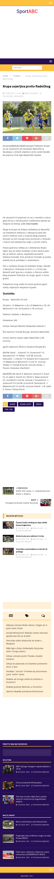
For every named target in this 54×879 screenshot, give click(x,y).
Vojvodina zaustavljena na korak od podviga (31, 550)
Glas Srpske (32, 223)
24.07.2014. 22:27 (23, 554)
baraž (12, 404)
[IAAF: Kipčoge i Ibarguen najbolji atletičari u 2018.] (8, 769)
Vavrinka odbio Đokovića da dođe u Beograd (24, 642)
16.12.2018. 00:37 (23, 824)
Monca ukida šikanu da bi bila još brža (31, 821)
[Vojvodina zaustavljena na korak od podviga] (8, 551)
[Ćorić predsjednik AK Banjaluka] (8, 785)
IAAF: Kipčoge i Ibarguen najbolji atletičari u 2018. (33, 767)
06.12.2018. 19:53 (23, 772)
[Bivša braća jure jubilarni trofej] (8, 538)
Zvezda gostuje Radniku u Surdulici (24, 687)
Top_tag (9, 409)
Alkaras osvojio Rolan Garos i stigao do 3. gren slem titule (26, 626)
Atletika (7, 759)
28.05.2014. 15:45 (23, 528)
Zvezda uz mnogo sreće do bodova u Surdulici (24, 680)
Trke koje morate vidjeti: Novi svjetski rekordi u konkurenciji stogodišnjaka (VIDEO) (31, 799)
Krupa (38, 404)
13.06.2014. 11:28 (12, 93)
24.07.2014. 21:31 (23, 539)
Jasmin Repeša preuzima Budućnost (24, 691)
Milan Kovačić (31, 93)
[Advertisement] (27, 36)
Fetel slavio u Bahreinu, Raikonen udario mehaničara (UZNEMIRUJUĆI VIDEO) (32, 853)
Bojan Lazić (25, 404)
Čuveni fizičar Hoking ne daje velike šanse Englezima (31, 523)
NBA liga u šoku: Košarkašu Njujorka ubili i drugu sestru (24, 650)
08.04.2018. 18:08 (23, 857)
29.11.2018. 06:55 (23, 785)
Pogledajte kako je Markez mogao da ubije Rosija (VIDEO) (33, 836)
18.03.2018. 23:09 (23, 804)
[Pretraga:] (27, 67)
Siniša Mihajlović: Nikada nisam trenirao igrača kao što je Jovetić (27, 634)
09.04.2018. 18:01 (23, 841)
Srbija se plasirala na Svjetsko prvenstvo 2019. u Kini (26, 665)
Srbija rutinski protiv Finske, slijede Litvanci (24, 657)
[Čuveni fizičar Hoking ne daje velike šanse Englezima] (8, 525)
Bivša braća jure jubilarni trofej (30, 536)
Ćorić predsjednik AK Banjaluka (29, 782)
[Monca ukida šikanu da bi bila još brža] (8, 824)
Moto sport (9, 815)
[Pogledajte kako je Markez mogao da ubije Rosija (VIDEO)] (8, 838)
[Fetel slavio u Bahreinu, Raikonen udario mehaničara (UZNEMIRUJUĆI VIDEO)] (8, 855)
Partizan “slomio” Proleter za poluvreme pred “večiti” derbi (26, 673)
